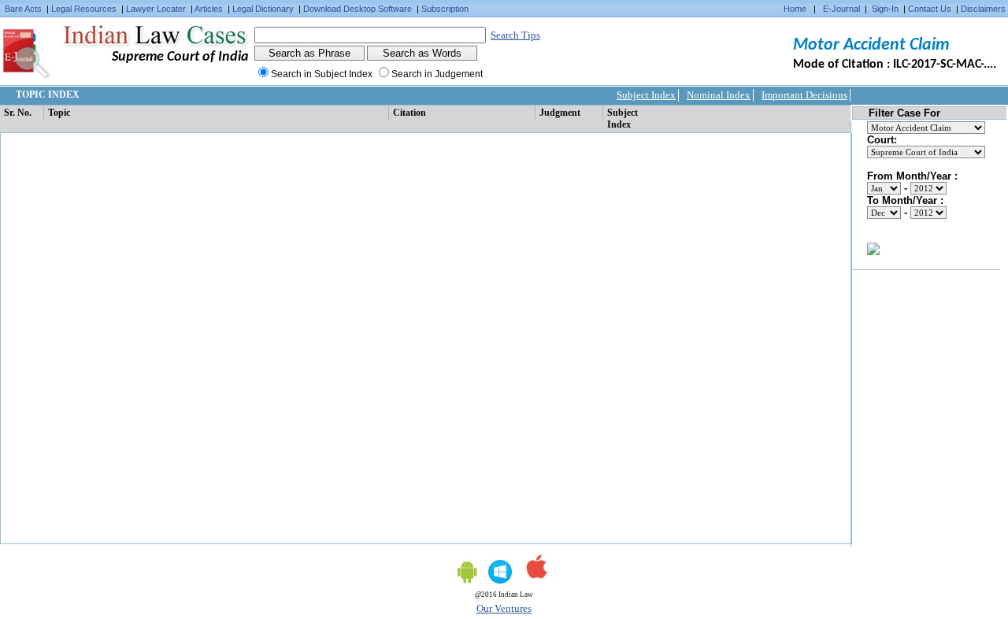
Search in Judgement (437, 74)
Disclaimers (983, 8)
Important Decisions (804, 95)
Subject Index (646, 95)
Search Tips (515, 35)
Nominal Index (718, 95)
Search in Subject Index (321, 74)
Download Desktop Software (357, 8)
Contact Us (929, 8)
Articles (209, 8)
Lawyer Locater (156, 8)
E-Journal (841, 8)
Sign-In (885, 8)
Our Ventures (504, 608)
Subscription (445, 8)
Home (795, 8)
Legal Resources (84, 8)
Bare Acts (23, 8)
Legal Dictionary (263, 8)
